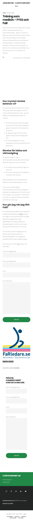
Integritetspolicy (9, 500)
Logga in (25, 514)
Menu (16, 6)
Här (18, 244)
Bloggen (16, 368)
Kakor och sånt (8, 503)
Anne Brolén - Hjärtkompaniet (16, 3)
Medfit (21, 214)
